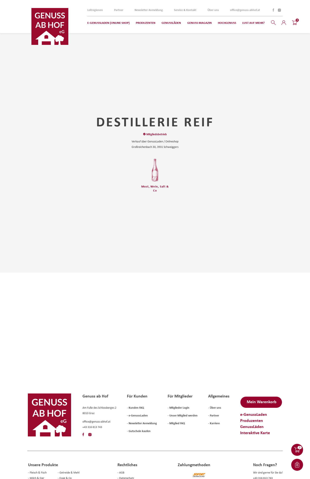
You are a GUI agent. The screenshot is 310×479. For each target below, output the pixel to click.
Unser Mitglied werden (183, 415)
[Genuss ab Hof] (50, 26)
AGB (121, 472)
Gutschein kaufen (140, 431)
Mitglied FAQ (177, 423)
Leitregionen (95, 10)
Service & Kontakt (185, 10)
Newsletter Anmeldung (149, 10)
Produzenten (251, 420)
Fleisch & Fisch (38, 472)
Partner (118, 10)
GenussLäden (252, 426)
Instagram (279, 10)
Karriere (215, 423)
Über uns (213, 10)
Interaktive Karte (255, 432)
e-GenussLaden (138, 415)
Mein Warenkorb (261, 401)
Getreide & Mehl (69, 472)
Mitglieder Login (179, 407)
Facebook (273, 10)
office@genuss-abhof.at (245, 10)
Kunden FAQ (136, 407)
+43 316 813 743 (92, 427)
